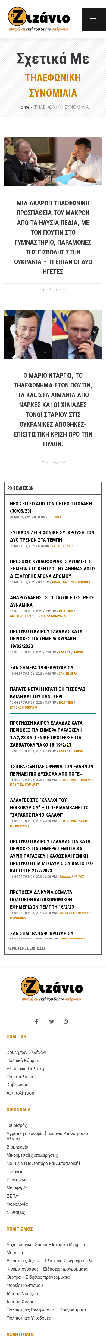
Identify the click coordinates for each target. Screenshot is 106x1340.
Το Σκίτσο (56, 517)
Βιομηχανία (17, 1147)
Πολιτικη (16, 1036)
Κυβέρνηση (18, 1085)
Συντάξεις (16, 1212)
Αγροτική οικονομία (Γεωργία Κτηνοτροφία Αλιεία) (47, 1136)
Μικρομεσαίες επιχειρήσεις (32, 1155)
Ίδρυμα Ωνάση (21, 1301)
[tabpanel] (53, 718)
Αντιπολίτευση (22, 616)
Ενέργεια (15, 1171)
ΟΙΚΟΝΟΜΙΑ (67, 780)
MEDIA (63, 913)
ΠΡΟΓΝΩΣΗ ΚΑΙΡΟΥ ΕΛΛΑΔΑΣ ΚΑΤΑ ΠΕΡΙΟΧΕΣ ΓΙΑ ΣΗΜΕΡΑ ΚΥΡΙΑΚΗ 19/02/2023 (46, 638)
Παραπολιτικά (20, 1076)
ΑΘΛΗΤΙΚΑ (59, 582)
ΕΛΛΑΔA (65, 652)
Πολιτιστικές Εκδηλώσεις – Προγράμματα (46, 1309)
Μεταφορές (17, 1188)
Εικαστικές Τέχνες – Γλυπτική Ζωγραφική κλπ (50, 1260)
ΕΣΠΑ (12, 1196)
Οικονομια (19, 1109)
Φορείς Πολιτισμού (25, 1285)
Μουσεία (15, 1252)
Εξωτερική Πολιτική (25, 1068)
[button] (94, 19)
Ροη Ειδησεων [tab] (20, 488)
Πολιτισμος (20, 1229)
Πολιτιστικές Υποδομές (29, 1318)
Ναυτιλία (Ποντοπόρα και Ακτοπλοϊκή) (43, 1163)
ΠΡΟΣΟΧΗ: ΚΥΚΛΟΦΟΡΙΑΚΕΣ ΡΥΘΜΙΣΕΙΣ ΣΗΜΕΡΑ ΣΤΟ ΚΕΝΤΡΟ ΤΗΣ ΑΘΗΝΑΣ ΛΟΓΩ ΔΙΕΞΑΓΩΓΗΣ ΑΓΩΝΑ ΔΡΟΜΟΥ (52, 568)
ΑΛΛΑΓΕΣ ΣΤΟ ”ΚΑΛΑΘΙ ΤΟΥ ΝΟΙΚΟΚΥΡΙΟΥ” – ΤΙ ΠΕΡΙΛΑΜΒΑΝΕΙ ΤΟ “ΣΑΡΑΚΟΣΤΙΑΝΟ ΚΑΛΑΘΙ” (49, 807)
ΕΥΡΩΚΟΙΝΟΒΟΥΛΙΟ (23, 707)
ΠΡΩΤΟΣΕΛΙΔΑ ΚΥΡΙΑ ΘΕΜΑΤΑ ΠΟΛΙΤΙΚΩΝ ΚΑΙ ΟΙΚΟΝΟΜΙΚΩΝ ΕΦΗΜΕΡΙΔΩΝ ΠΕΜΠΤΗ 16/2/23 (42, 899)
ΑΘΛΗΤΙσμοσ (21, 1334)
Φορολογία (17, 1204)
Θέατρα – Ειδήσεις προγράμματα (38, 1277)
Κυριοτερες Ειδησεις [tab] (26, 948)
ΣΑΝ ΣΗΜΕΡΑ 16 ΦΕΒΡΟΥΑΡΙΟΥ (41, 933)
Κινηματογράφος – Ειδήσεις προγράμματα (47, 1269)
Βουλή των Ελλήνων (26, 1052)
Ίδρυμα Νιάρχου (22, 1293)
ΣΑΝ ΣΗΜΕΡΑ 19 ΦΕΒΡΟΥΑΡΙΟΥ (41, 667)
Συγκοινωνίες (62, 546)
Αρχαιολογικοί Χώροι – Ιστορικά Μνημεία (46, 1244)
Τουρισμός (17, 1125)
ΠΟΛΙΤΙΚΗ (66, 611)
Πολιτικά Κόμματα (51, 616)
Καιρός (78, 652)
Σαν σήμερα (68, 674)
